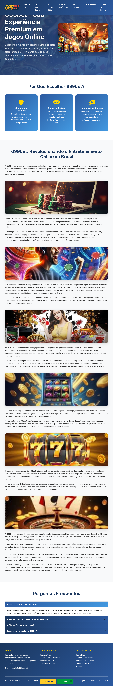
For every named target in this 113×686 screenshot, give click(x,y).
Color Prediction (76, 5)
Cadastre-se (48, 682)
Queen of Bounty (103, 7)
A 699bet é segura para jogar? (20, 625)
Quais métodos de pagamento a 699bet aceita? (28, 619)
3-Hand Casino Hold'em (37, 7)
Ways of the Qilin (50, 7)
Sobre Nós (80, 655)
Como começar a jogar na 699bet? (22, 604)
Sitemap (78, 666)
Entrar (65, 682)
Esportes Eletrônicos (63, 5)
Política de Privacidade (84, 660)
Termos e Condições (84, 658)
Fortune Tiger (27, 5)
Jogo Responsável (83, 663)
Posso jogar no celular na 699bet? (22, 631)
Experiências (90, 4)
